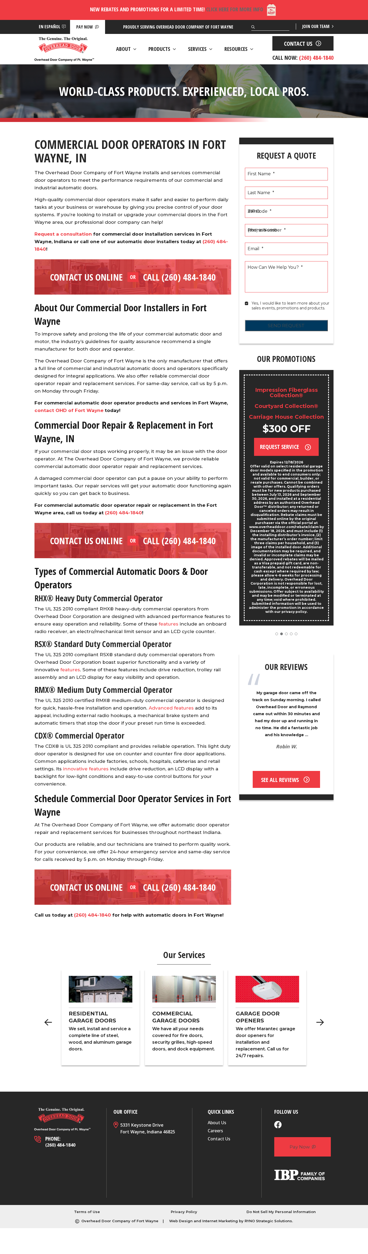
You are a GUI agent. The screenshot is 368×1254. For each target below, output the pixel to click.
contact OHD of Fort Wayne (68, 410)
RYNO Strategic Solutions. (269, 1221)
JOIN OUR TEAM (316, 26)
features (168, 624)
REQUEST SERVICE (280, 446)
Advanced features (171, 708)
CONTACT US (298, 43)
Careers (215, 1131)
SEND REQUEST (286, 325)
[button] (276, 634)
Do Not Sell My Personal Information (281, 1212)
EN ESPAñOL (49, 27)
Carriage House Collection (286, 417)
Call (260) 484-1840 (179, 277)
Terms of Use (87, 1212)
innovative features (86, 768)
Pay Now (85, 27)
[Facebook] (278, 1125)
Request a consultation (63, 234)
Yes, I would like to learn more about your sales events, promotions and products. (291, 305)
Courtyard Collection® (286, 406)
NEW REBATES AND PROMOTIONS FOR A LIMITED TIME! (176, 9)
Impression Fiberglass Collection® (286, 393)
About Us (217, 1123)
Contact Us (219, 1139)
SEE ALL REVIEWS (280, 780)
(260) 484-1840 (123, 512)
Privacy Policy (184, 1212)
